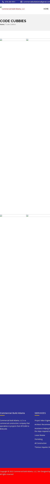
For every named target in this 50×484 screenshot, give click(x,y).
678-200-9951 (10, 2)
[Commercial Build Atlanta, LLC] (12, 9)
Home (2, 24)
